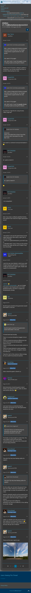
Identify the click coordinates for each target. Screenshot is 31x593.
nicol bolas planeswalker (10, 285)
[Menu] (29, 1)
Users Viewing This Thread (9, 575)
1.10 (20, 16)
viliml (5, 284)
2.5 (13, 14)
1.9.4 (17, 16)
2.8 (20, 14)
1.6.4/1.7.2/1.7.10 (7, 16)
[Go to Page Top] (28, 590)
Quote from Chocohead (12, 477)
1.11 (23, 16)
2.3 (10, 14)
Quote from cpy (10, 324)
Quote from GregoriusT (12, 426)
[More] (27, 40)
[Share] (27, 30)
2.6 (15, 14)
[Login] (25, 2)
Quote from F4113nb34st (12, 129)
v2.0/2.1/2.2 (6, 14)
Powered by (15, 590)
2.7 (18, 14)
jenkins (21, 13)
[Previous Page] (8, 566)
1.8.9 (14, 16)
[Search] (21, 1)
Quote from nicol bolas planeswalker (15, 45)
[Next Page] (23, 566)
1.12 (27, 16)
